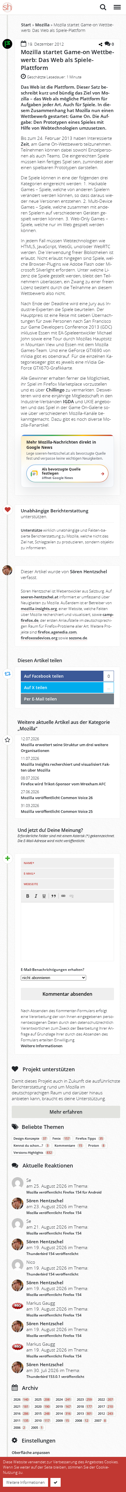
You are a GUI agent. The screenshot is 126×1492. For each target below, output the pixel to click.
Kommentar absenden (67, 994)
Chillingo (55, 390)
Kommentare (68, 1146)
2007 (100, 1421)
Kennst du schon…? (30, 1146)
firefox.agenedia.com (57, 632)
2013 (84, 1414)
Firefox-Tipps (89, 1138)
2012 (105, 1414)
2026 (20, 1399)
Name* (29, 863)
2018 (84, 1407)
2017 (105, 1407)
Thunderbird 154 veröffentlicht (52, 1253)
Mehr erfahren (66, 1112)
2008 (81, 1421)
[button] (27, 896)
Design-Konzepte (29, 1138)
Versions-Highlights (32, 1153)
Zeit (25, 144)
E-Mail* (29, 873)
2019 (63, 1407)
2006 (19, 1428)
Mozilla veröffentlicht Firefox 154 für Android (63, 1192)
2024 (63, 1399)
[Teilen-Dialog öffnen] (100, 45)
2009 (62, 1421)
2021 (20, 1407)
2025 (42, 1399)
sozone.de (78, 638)
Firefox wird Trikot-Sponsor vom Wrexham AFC (63, 784)
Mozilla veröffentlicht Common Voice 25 (57, 811)
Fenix (60, 1138)
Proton (96, 1146)
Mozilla (42, 25)
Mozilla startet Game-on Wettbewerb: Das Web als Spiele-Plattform (67, 60)
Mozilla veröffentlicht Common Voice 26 (57, 797)
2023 (84, 1399)
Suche (103, 4)
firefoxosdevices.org (39, 638)
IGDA (68, 401)
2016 (20, 1414)
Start (26, 25)
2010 (42, 1421)
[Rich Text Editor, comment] (67, 931)
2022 (105, 1399)
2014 (63, 1414)
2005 (36, 1428)
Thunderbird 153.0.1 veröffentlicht (55, 1376)
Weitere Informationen (41, 1045)
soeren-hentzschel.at (39, 597)
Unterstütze (31, 530)
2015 (42, 1414)
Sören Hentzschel (44, 1200)
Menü (117, 4)
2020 (42, 1407)
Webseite (31, 884)
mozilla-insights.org (39, 608)
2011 (20, 1421)
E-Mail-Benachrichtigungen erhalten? (52, 969)
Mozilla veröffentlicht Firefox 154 (53, 1212)
